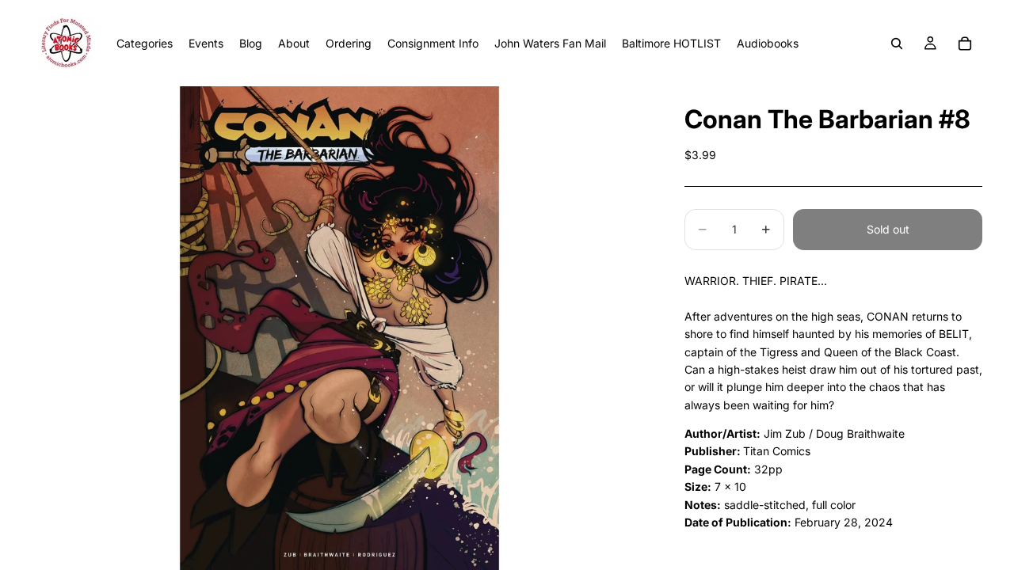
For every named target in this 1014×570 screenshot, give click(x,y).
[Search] (896, 43)
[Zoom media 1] (339, 328)
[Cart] (964, 43)
